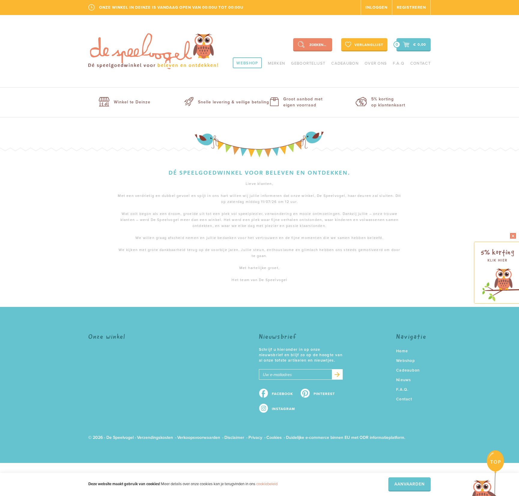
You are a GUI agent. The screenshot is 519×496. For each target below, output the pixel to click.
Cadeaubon (345, 63)
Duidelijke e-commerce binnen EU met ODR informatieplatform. (345, 437)
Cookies (274, 437)
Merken (276, 63)
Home (402, 351)
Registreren (411, 7)
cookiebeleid (267, 484)
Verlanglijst (368, 45)
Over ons (376, 63)
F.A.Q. (402, 389)
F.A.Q (398, 63)
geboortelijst (308, 63)
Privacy (255, 437)
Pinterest (324, 394)
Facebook (282, 394)
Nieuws (403, 380)
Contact (420, 63)
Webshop (247, 63)
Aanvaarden (409, 484)
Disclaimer (234, 437)
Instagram (283, 409)
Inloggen (376, 7)
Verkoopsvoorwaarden (198, 437)
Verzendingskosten (155, 437)
